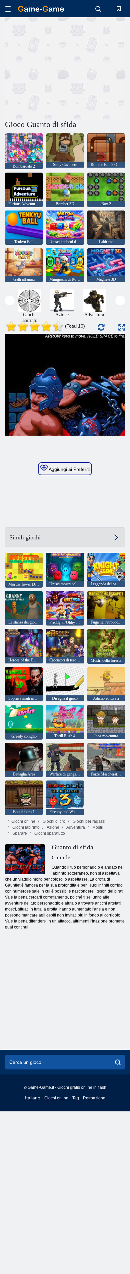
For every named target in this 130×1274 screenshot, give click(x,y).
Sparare (19, 833)
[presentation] (10, 300)
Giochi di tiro (53, 821)
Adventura (75, 827)
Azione (52, 827)
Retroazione (94, 1098)
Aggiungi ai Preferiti (69, 469)
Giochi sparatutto (49, 833)
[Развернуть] (121, 327)
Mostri (97, 827)
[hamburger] (8, 9)
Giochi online (23, 821)
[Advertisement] (61, 67)
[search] (118, 1062)
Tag (75, 1098)
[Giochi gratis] (41, 9)
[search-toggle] (98, 8)
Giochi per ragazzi (89, 821)
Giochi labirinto (25, 827)
